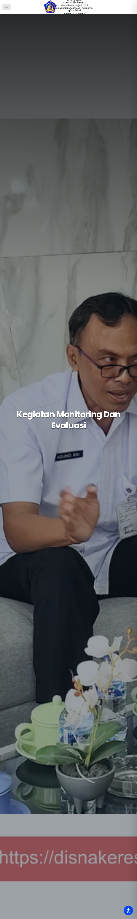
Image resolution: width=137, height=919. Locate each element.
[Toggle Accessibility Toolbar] (128, 910)
